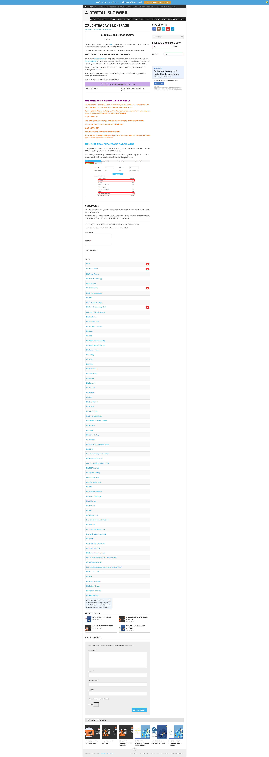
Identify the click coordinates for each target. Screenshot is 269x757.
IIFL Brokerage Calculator (94, 293)
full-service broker (91, 61)
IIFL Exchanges (91, 501)
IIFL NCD (89, 576)
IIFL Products (90, 425)
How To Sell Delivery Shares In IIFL (97, 463)
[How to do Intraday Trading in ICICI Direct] (142, 732)
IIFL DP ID (89, 449)
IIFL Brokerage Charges (94, 416)
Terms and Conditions (160, 753)
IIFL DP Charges (91, 411)
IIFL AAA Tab (90, 524)
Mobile (88, 240)
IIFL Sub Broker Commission (95, 543)
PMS (181, 19)
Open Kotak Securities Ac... (166, 6)
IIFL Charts (89, 539)
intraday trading (99, 59)
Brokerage (97, 29)
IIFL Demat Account (92, 350)
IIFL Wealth (90, 378)
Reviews (92, 19)
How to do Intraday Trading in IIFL (97, 454)
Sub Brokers (102, 19)
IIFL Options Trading (93, 473)
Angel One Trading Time (128, 6)
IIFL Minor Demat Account (94, 572)
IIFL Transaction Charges (94, 302)
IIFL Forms (89, 331)
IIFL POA (89, 397)
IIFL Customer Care (92, 321)
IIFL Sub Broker (91, 317)
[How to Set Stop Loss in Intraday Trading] (176, 732)
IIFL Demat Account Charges (95, 345)
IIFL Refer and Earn (92, 595)
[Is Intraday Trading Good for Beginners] (126, 732)
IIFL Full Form (90, 388)
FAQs (153, 19)
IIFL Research (90, 383)
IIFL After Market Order (94, 482)
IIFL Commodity (91, 373)
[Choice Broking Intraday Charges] (159, 732)
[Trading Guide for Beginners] (109, 732)
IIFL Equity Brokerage (93, 581)
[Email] (172, 29)
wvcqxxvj (88, 29)
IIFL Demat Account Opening (95, 340)
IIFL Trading (90, 355)
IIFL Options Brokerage (93, 591)
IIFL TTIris (89, 364)
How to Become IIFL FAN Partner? (97, 520)
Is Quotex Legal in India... (107, 6)
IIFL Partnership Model (93, 562)
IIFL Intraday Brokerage (94, 326)
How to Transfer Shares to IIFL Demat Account (101, 558)
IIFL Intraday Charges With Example (100, 605)
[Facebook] (154, 29)
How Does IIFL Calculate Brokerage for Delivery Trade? (104, 567)
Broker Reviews (177, 753)
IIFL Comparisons (92, 288)
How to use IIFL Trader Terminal (96, 421)
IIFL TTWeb (90, 430)
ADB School (145, 19)
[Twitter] (163, 29)
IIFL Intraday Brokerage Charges (98, 603)
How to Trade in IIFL (93, 477)
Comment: (92, 650)
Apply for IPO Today (147, 6)
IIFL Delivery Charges (93, 586)
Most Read (161, 19)
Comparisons (172, 19)
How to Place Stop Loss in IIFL (96, 534)
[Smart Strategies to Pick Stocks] (92, 732)
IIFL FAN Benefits (92, 515)
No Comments (107, 29)
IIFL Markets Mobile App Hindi (96, 307)
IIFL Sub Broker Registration (95, 529)
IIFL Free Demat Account (94, 458)
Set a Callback (91, 250)
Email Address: (93, 680)
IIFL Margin (90, 406)
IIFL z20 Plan (90, 506)
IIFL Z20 (98, 69)
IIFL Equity (89, 359)
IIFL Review (90, 264)
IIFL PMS (89, 298)
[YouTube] (168, 29)
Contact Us (144, 753)
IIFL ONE (89, 487)
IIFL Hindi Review (92, 269)
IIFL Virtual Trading (92, 435)
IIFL (111, 44)
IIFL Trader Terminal (92, 274)
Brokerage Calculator (116, 19)
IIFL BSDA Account (92, 468)
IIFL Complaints (91, 283)
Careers (134, 753)
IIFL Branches (90, 439)
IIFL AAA (89, 336)
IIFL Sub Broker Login (93, 548)
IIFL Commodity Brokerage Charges (97, 444)
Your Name (89, 232)
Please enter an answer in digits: (98, 699)
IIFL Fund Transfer (92, 402)
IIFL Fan (89, 510)
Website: (91, 689)
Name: (91, 671)
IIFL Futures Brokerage (93, 496)
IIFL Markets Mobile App (94, 279)
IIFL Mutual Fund (91, 369)
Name (175, 46)
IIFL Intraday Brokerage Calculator (109, 144)
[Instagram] (159, 29)
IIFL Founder (90, 392)
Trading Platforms (132, 19)
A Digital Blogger (106, 13)
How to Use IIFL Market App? (95, 312)
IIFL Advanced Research (94, 491)
